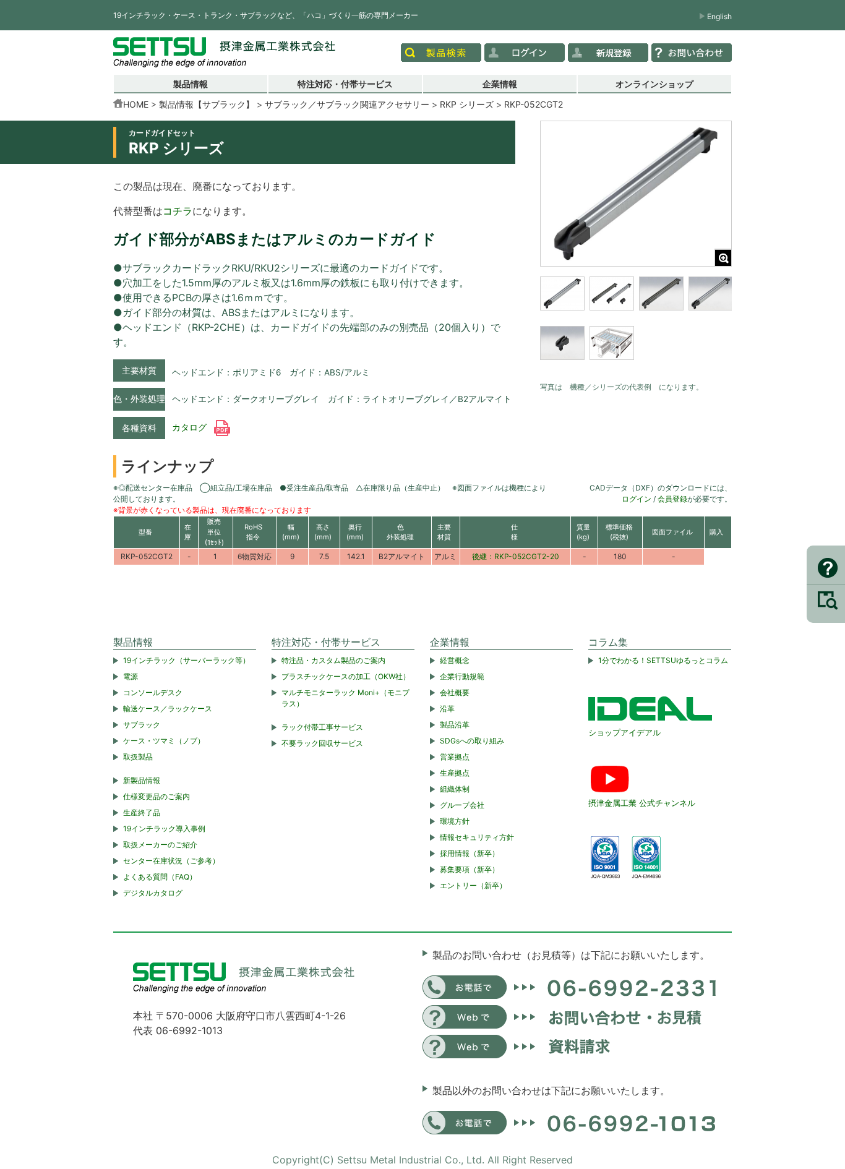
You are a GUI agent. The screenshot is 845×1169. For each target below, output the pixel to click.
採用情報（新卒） (469, 853)
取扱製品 (138, 756)
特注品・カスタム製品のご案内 (333, 660)
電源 (130, 676)
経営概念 (455, 660)
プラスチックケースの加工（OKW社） (345, 676)
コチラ (177, 211)
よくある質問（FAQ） (160, 876)
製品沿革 (455, 724)
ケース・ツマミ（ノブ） (164, 740)
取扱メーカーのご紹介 (160, 844)
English (719, 16)
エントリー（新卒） (473, 885)
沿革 (447, 708)
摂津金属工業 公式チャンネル (641, 803)
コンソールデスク (152, 692)
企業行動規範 (462, 676)
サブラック (141, 724)
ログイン (636, 498)
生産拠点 (455, 772)
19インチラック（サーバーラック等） (186, 660)
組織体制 (455, 789)
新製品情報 (141, 780)
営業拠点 (455, 756)
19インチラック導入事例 (164, 828)
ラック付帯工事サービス (322, 727)
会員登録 (672, 498)
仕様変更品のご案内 (156, 796)
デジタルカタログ (152, 892)
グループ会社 (462, 805)
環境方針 (455, 821)
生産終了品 (141, 812)
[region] (636, 325)
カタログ (190, 427)
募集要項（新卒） (469, 869)
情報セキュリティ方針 (477, 837)
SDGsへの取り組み (472, 740)
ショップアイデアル (624, 732)
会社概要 (455, 692)
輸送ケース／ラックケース (167, 708)
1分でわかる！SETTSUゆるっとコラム (663, 660)
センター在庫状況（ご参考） (171, 860)
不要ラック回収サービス (322, 743)
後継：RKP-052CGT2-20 (515, 556)
